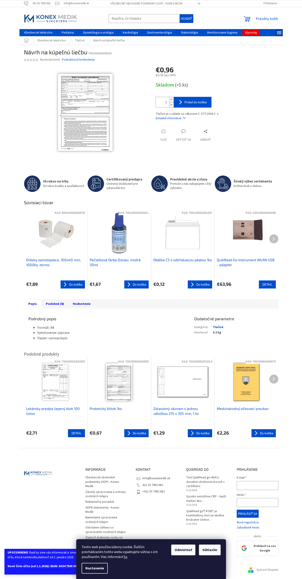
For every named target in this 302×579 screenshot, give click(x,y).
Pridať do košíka (195, 102)
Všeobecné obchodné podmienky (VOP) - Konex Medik (146, 4)
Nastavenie (94, 568)
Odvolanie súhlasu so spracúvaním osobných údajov (105, 529)
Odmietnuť (183, 549)
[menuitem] (38, 32)
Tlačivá (218, 327)
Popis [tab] (32, 304)
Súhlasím (209, 549)
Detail (267, 284)
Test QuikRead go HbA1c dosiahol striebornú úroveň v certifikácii (205, 481)
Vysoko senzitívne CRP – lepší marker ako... (206, 498)
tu (125, 556)
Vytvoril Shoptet (267, 570)
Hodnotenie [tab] (82, 304)
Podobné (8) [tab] (55, 304)
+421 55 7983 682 (153, 491)
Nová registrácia (248, 522)
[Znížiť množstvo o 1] (171, 104)
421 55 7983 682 (152, 485)
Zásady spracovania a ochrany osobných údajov (105, 494)
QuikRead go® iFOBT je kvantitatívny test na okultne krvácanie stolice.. (205, 515)
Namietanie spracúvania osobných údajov (101, 519)
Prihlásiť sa (247, 513)
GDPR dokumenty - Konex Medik (102, 509)
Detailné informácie (169, 118)
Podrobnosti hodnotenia (78, 60)
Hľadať (186, 18)
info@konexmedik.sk (156, 478)
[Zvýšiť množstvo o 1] (171, 99)
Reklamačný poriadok (99, 502)
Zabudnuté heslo (248, 528)
